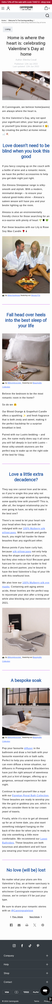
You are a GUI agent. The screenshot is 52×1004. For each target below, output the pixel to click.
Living (7, 29)
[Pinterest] (42, 925)
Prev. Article (17, 917)
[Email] (19, 925)
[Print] (26, 925)
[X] (34, 925)
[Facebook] (11, 925)
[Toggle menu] (3, 8)
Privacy (47, 1001)
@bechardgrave (14, 295)
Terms (36, 1001)
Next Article (34, 917)
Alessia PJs (35, 295)
